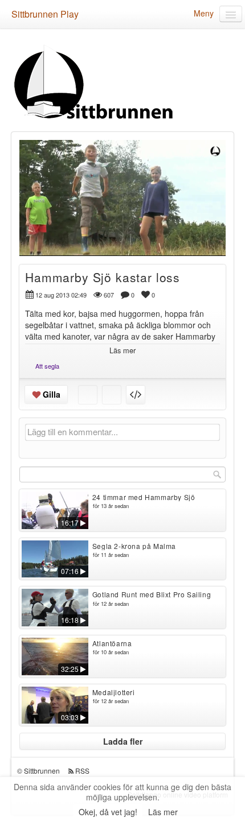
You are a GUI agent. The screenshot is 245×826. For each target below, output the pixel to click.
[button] (35, 242)
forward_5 (189, 189)
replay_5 (56, 189)
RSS (82, 770)
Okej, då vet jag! (108, 811)
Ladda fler (122, 741)
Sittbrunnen (42, 770)
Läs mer (163, 811)
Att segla (47, 365)
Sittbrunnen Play (45, 13)
